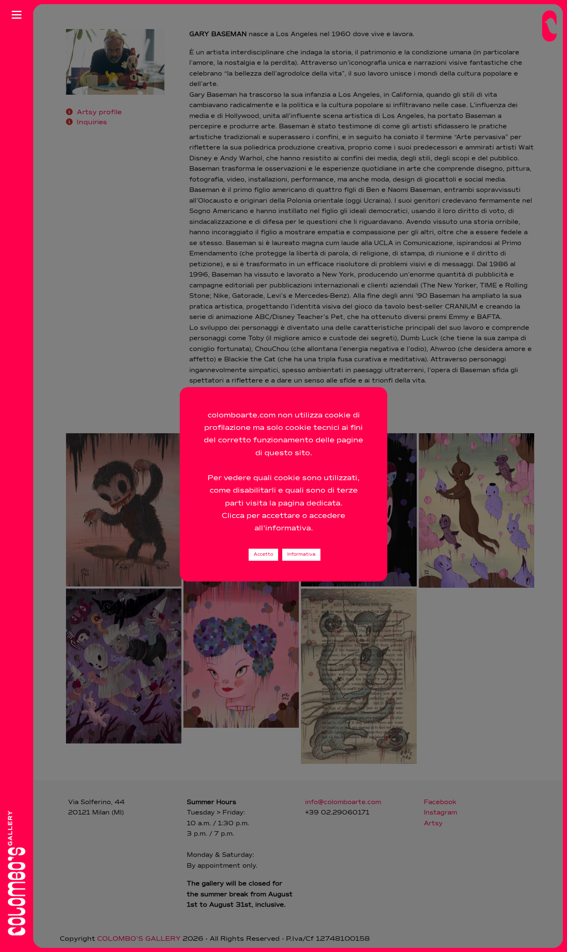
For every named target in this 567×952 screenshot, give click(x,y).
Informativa (301, 554)
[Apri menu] (16, 14)
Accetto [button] (263, 554)
